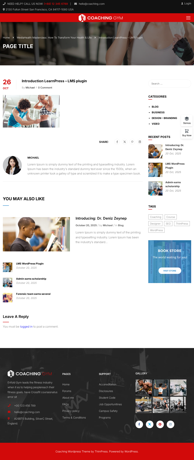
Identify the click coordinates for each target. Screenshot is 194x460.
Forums (66, 391)
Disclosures (106, 391)
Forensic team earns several (33, 293)
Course (170, 216)
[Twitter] (124, 142)
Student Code (107, 397)
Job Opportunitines (110, 404)
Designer (155, 223)
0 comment (45, 87)
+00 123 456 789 (24, 405)
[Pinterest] (132, 142)
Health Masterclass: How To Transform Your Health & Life (58, 37)
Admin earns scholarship (31, 278)
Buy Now (187, 135)
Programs (105, 417)
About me (68, 397)
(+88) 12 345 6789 (55, 3)
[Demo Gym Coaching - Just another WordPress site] (100, 17)
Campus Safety (108, 410)
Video (156, 123)
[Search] (186, 84)
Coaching (155, 216)
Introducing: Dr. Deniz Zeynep (101, 218)
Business (158, 112)
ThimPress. (101, 451)
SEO (168, 223)
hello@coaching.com (92, 3)
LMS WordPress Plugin (30, 263)
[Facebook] (117, 142)
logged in (26, 326)
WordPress (156, 230)
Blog (121, 225)
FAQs (65, 404)
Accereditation (107, 384)
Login (187, 3)
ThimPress (182, 223)
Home (6, 37)
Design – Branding (164, 118)
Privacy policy (71, 410)
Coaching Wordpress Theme (73, 451)
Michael (30, 87)
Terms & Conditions (74, 417)
